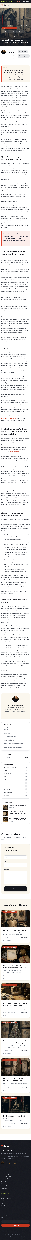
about (5, 1146)
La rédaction (4, 1200)
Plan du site (4, 1207)
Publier (15, 889)
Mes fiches (4, 1203)
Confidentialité (18, 1236)
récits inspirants (14, 452)
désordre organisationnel (8, 418)
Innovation (4, 1171)
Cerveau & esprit (5, 1174)
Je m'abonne (15, 1225)
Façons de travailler (10, 35)
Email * (6, 861)
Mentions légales (7, 1236)
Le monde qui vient (6, 1181)
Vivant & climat (5, 1185)
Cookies (26, 1236)
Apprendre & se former (7, 1178)
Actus (3, 35)
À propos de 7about (6, 1198)
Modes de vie (4, 1188)
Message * (7, 869)
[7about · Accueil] (5, 5)
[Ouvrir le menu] (28, 5)
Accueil (3, 1196)
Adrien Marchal (11, 51)
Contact (3, 1205)
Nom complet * (8, 854)
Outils (2, 1183)
